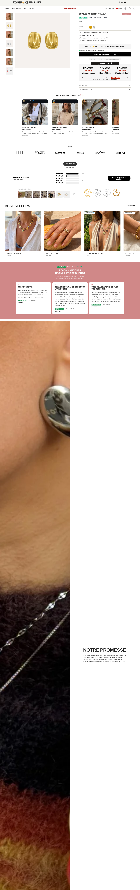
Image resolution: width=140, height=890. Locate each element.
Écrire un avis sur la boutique (119, 178)
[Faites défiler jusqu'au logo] (19, 152)
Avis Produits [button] (70, 164)
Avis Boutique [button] (70, 167)
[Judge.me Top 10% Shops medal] (116, 193)
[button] (6, 8)
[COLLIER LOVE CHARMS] (23, 231)
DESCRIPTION (83, 85)
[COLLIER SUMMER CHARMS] (102, 231)
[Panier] (134, 8)
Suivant (137, 231)
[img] (21, 177)
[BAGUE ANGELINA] (62, 231)
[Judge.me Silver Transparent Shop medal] (97, 193)
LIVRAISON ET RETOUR (85, 89)
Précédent (15, 41)
